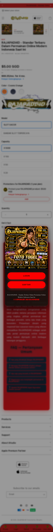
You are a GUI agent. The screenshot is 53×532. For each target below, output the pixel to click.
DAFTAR (26, 285)
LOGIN (26, 276)
